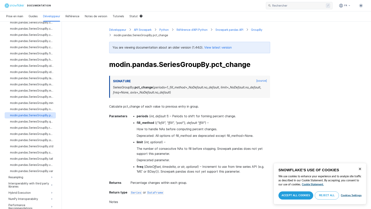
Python (164, 29)
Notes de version (96, 16)
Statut (133, 16)
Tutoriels (118, 16)
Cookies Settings (351, 195)
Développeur (51, 16)
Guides (33, 16)
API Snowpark (142, 29)
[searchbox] (298, 5)
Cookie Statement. (313, 184)
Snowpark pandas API (229, 29)
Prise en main (14, 16)
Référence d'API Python (192, 29)
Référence (72, 16)
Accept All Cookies (296, 195)
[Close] (360, 169)
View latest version (218, 47)
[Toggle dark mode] (361, 5)
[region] (320, 183)
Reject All (327, 195)
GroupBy (256, 29)
